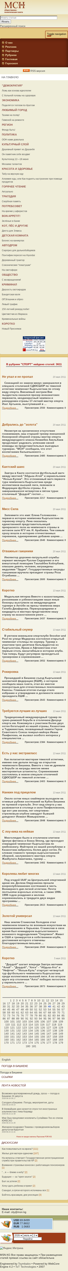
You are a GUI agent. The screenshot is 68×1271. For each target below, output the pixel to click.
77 (26, 1015)
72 (4, 1015)
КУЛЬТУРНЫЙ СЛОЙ (15, 144)
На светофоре (9, 270)
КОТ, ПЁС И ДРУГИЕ (15, 225)
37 (35, 1006)
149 (61, 1033)
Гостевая (11, 59)
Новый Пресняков (11, 328)
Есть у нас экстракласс (19, 753)
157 (48, 1036)
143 (24, 1033)
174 (30, 1042)
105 (36, 1021)
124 (30, 1027)
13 (52, 1000)
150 (6, 1036)
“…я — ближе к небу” (13, 1172)
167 (48, 1039)
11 (43, 1000)
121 (12, 1027)
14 (56, 1000)
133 (24, 1030)
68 (49, 1012)
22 (31, 1003)
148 (55, 1033)
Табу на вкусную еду (12, 174)
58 (4, 1012)
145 (36, 1033)
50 (31, 1009)
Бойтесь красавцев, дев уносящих (20, 1195)
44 (4, 1009)
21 (26, 1003)
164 (30, 1039)
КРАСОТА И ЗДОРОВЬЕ (17, 168)
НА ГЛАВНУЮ (10, 77)
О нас (9, 42)
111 (13, 1024)
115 (36, 1024)
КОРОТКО (8, 323)
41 (54, 1006)
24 (40, 1003)
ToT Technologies (25, 1266)
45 (8, 1009)
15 (61, 1000)
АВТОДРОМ (9, 245)
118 (54, 1024)
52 (40, 1009)
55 (54, 1009)
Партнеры (12, 50)
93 (35, 1018)
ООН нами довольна (13, 139)
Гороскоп (11, 63)
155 (36, 1036)
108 (55, 1021)
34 (22, 1006)
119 (60, 1024)
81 (44, 1015)
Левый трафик (9, 304)
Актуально (7, 191)
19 (17, 1003)
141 (12, 1033)
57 (63, 1009)
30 (4, 1006)
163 (24, 1039)
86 (4, 1018)
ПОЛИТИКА (9, 134)
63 (26, 1012)
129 (61, 1027)
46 (13, 1009)
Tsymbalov (24, 1263)
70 (58, 1012)
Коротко (8, 590)
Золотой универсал (17, 916)
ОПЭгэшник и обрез (12, 299)
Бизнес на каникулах (13, 240)
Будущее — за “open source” (17, 1176)
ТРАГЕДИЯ (9, 196)
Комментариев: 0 (56, 408)
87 (8, 1018)
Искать (5, 21)
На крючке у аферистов (14, 211)
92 (31, 1018)
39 (44, 1006)
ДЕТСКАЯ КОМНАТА (15, 235)
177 (48, 1042)
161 (12, 1039)
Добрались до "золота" (20, 424)
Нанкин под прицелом (19, 792)
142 (18, 1033)
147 (48, 1033)
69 (54, 1012)
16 (4, 1003)
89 (17, 1018)
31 (8, 1006)
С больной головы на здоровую (19, 95)
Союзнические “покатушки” (16, 265)
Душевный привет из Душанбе (18, 149)
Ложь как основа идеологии (16, 90)
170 (6, 1042)
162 (18, 1039)
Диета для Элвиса (12, 230)
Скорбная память (11, 201)
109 (61, 1021)
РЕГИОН (7, 124)
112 (19, 1024)
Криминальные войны (14, 319)
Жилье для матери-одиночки (17, 1153)
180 (28, 1046)
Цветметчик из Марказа (14, 314)
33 (17, 1006)
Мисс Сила (10, 509)
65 (35, 1012)
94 (40, 1018)
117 (48, 1024)
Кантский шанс (13, 466)
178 (55, 1042)
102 (18, 1021)
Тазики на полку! (10, 115)
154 (30, 1036)
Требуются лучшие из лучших (24, 711)
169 (61, 1039)
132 (18, 1030)
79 (35, 1015)
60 (13, 1012)
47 (17, 1009)
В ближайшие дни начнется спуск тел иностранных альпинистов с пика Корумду (29, 1110)
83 (54, 1015)
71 (63, 1012)
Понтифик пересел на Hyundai (18, 255)
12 (47, 1000)
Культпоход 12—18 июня (15, 159)
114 (31, 1024)
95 (44, 1018)
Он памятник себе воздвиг (16, 154)
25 (44, 1003)
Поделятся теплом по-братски (18, 105)
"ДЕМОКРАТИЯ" (12, 85)
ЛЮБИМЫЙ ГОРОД (14, 110)
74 (13, 1015)
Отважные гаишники (17, 551)
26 (49, 1003)
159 (61, 1036)
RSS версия (37, 70)
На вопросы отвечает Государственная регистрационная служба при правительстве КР (33, 1159)
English (6, 1059)
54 (49, 1009)
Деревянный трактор (13, 260)
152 (18, 1036)
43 (63, 1006)
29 (63, 1003)
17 (8, 1003)
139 (61, 1030)
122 (18, 1027)
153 (24, 1036)
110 (7, 1024)
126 (42, 1027)
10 (38, 1000)
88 (13, 1018)
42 (58, 1006)
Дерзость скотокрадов (14, 289)
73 (8, 1015)
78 (31, 1015)
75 (17, 1015)
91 (26, 1018)
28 (58, 1003)
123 (24, 1027)
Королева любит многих (20, 873)
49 (26, 1009)
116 (42, 1024)
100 (6, 1021)
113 (25, 1024)
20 (22, 1003)
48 (22, 1009)
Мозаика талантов (12, 164)
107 (48, 1021)
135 (36, 1030)
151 (12, 1036)
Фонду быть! (8, 129)
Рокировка (10, 671)
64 (31, 1012)
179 (61, 1042)
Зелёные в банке (11, 221)
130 (6, 1030)
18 (13, 1003)
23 (35, 1003)
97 (54, 1018)
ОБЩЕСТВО (10, 274)
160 (6, 1039)
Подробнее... (10, 407)
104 (30, 1021)
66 (40, 1012)
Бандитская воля (11, 294)
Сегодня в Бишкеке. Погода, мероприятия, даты (28, 1102)
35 (26, 1006)
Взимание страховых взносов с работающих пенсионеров (33, 1165)
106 (42, 1021)
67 (44, 1012)
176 (42, 1042)
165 (36, 1039)
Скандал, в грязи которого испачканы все (24, 1190)
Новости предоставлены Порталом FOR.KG (34, 1137)
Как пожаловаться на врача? (17, 1149)
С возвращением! (11, 279)
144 (30, 1033)
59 (8, 1012)
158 (55, 1036)
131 (12, 1030)
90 (22, 1018)
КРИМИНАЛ (9, 284)
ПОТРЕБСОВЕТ (12, 206)
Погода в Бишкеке (11, 1072)
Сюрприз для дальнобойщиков (18, 250)
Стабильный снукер (17, 629)
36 (31, 1006)
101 (12, 1021)
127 (48, 1027)
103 (24, 1021)
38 (40, 1006)
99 (63, 1018)
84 (58, 1015)
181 (34, 1046)
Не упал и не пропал (17, 376)
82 (49, 1015)
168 (55, 1039)
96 (49, 1018)
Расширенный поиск (12, 26)
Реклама (10, 46)
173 (24, 1042)
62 (22, 1012)
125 (36, 1027)
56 (58, 1009)
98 (58, 1018)
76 (22, 1015)
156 (42, 1036)
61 (17, 1012)
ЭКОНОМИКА (10, 100)
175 (36, 1042)
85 (63, 1015)
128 (55, 1027)
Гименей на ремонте (13, 120)
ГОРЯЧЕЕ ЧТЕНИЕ (14, 186)
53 (44, 1009)
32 (13, 1006)
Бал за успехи (9, 1181)
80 (40, 1015)
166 (42, 1039)
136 (42, 1030)
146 (42, 1033)
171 (12, 1042)
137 (48, 1030)
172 (18, 1042)
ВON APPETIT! (11, 215)
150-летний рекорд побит (15, 309)
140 (6, 1033)
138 (55, 1030)
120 (6, 1027)
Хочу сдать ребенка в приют (17, 1186)
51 (35, 1009)
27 (54, 1003)
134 (30, 1030)
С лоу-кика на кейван (18, 831)
